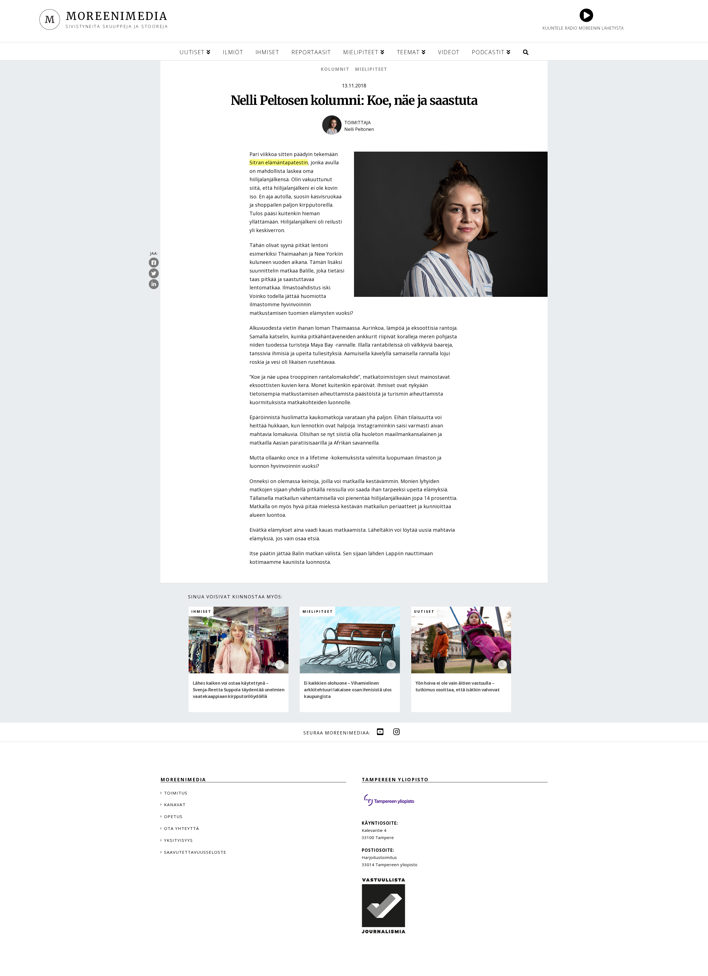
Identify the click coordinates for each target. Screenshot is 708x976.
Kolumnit (335, 69)
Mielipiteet (371, 69)
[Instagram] (396, 731)
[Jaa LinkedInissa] (154, 284)
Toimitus (176, 793)
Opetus (173, 816)
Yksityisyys (178, 840)
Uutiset (424, 611)
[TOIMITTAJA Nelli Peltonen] (354, 139)
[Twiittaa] (154, 273)
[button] (526, 51)
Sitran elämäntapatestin (278, 162)
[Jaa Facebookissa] (154, 263)
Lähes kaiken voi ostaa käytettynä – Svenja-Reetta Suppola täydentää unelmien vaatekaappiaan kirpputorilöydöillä (238, 690)
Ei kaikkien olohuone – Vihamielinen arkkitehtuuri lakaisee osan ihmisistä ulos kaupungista (347, 690)
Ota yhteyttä (181, 828)
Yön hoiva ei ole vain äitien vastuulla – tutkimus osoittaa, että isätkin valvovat (457, 686)
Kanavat (175, 804)
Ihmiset (201, 611)
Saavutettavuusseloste (195, 852)
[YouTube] (380, 731)
